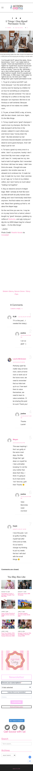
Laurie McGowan (19, 359)
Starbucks (11, 219)
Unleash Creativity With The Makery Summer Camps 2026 (24, 634)
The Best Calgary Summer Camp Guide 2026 (24, 615)
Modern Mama (8, 291)
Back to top (16, 768)
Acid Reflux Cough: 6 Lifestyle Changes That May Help (7, 595)
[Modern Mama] (16, 7)
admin (9, 27)
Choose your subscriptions (11, 683)
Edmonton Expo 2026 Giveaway (24, 594)
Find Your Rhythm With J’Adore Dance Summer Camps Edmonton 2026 (8, 634)
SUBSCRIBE (16, 702)
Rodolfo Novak (16, 232)
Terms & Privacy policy (16, 707)
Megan (15, 439)
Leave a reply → (17, 308)
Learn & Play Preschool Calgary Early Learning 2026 (8, 615)
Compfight (5, 235)
